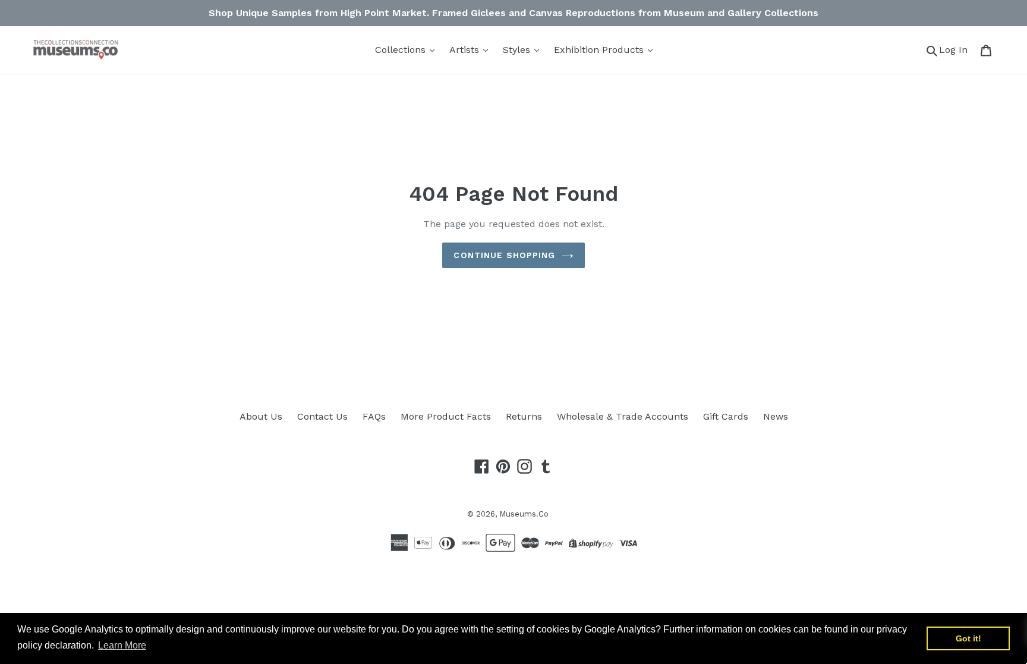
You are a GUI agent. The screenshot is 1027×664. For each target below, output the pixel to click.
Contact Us (322, 416)
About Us (261, 416)
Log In (956, 49)
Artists (465, 49)
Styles (518, 49)
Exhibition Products (600, 49)
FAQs (374, 416)
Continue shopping (504, 255)
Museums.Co (524, 513)
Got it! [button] (968, 638)
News (775, 416)
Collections (402, 49)
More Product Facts (446, 416)
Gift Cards (725, 416)
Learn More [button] (122, 645)
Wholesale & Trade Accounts (622, 416)
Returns (524, 416)
